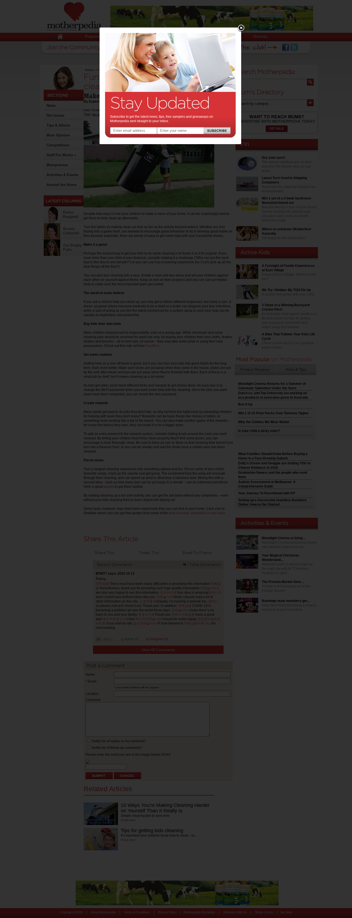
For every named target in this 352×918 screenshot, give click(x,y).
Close (241, 28)
